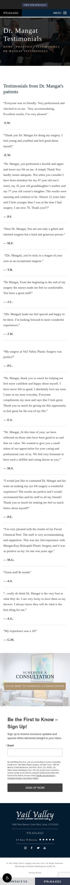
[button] (7, 877)
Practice (24, 47)
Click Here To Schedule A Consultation (35, 686)
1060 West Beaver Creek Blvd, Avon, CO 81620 (35, 824)
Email (10, 745)
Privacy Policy (35, 873)
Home (8, 47)
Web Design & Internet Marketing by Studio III (35, 866)
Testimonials (48, 47)
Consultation (35, 675)
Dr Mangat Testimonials (25, 51)
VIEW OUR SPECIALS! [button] (35, 5)
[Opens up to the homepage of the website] (35, 815)
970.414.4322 (10, 13)
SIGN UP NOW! (35, 788)
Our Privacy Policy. (31, 778)
